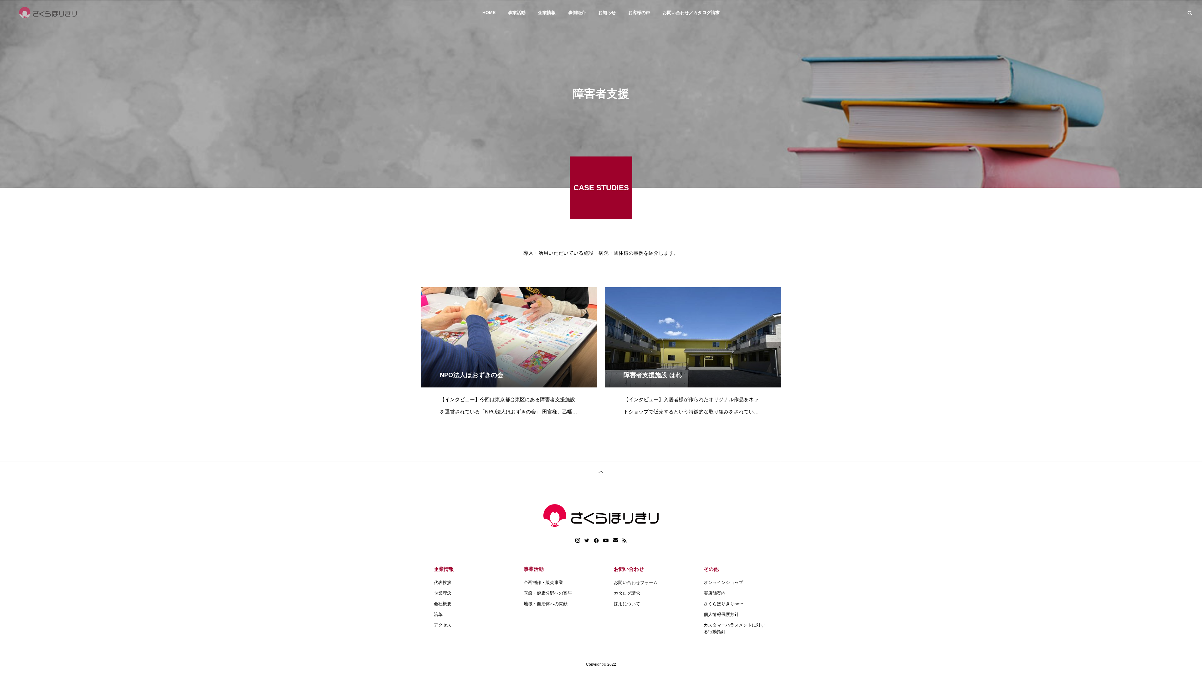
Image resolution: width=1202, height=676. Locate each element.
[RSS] (624, 540)
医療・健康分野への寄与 (548, 593)
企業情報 (547, 12)
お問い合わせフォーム (636, 582)
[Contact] (615, 540)
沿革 (438, 614)
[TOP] (601, 471)
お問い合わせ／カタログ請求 (691, 12)
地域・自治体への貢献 (546, 603)
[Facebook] (596, 540)
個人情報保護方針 (721, 614)
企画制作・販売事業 (543, 582)
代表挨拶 (442, 582)
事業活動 (517, 12)
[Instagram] (577, 540)
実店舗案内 (715, 593)
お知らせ (607, 12)
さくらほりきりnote (723, 603)
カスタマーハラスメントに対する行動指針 (734, 628)
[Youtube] (606, 540)
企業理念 (442, 593)
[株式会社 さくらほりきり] (48, 12)
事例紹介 (577, 12)
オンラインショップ (723, 582)
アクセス (442, 624)
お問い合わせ (629, 569)
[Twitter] (586, 540)
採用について (627, 603)
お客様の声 (639, 12)
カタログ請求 (627, 593)
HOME (489, 12)
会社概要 (442, 603)
